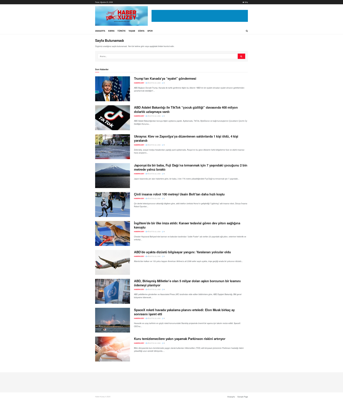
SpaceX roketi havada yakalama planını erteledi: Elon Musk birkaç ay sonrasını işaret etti (184, 312)
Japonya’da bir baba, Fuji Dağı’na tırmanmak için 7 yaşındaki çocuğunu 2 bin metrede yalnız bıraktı (190, 167)
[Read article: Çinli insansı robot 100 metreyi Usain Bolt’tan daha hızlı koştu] (112, 204)
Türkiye (121, 30)
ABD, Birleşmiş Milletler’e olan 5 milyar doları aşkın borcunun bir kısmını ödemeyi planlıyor (187, 283)
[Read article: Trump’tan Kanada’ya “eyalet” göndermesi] (112, 88)
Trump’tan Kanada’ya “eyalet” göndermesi (165, 78)
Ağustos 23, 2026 (154, 83)
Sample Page (242, 396)
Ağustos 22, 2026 (154, 116)
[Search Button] (247, 30)
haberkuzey (139, 83)
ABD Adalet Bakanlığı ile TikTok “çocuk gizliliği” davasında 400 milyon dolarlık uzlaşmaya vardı (186, 109)
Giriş (246, 2)
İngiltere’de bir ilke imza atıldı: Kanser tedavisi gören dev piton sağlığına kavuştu (187, 225)
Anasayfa (100, 30)
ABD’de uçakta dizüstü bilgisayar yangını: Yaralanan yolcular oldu (182, 252)
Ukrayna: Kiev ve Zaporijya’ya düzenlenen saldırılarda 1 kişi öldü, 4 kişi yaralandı (186, 138)
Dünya (141, 30)
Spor (150, 30)
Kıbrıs (111, 30)
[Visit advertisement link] (200, 16)
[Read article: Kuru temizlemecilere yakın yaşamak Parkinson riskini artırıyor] (112, 349)
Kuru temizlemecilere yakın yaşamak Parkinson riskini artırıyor (179, 338)
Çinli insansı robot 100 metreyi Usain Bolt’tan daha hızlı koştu (179, 194)
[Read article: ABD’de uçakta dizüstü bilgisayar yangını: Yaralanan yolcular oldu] (112, 262)
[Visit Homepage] (121, 16)
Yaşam (131, 30)
